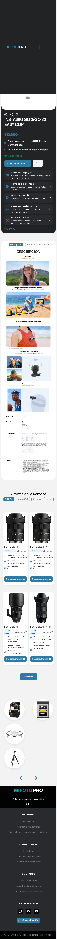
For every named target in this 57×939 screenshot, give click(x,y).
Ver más (28, 676)
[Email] (36, 911)
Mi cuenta (28, 821)
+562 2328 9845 (28, 880)
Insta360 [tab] (23, 499)
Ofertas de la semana (28, 826)
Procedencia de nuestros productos (28, 832)
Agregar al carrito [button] (16, 579)
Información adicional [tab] (37, 244)
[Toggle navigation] (42, 47)
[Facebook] (28, 911)
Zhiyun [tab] (37, 499)
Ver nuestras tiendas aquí (28, 891)
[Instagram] (20, 911)
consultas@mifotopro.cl (28, 885)
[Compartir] (11, 115)
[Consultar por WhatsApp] (5, 115)
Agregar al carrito (17, 163)
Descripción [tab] (15, 244)
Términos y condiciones (28, 861)
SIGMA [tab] (9, 499)
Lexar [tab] (49, 499)
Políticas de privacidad (29, 856)
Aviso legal (28, 851)
